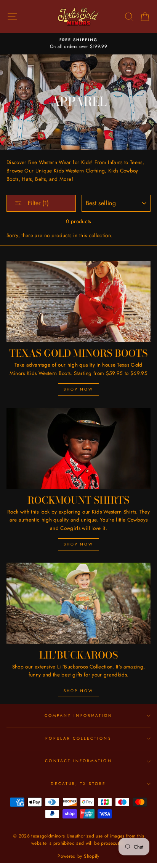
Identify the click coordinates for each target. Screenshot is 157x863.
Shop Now (78, 389)
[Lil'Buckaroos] (78, 603)
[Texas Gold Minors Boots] (78, 301)
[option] (78, 44)
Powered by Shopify (78, 856)
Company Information (78, 715)
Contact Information (78, 761)
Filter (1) (37, 203)
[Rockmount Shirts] (78, 448)
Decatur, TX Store (78, 783)
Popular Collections (78, 738)
